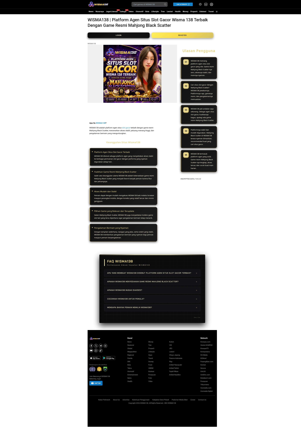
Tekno (131, 11)
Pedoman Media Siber (180, 400)
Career (192, 400)
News (91, 11)
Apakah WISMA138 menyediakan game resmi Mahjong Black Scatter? (152, 281)
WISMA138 (92, 44)
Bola (147, 11)
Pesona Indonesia (175, 358)
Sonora (203, 368)
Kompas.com (205, 342)
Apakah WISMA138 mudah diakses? (152, 290)
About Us (116, 400)
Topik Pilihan (173, 371)
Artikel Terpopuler (175, 365)
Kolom (171, 342)
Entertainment (132, 375)
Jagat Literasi (112, 11)
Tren (163, 11)
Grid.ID (203, 371)
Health (178, 11)
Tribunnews (204, 385)
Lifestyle (155, 11)
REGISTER (182, 35)
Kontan (203, 365)
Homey (151, 361)
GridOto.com (205, 375)
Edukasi (203, 11)
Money (185, 11)
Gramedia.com (205, 388)
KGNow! (203, 358)
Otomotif (139, 11)
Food (150, 365)
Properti (193, 11)
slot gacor (126, 128)
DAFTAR (98, 383)
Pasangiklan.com (206, 361)
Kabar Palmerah (104, 400)
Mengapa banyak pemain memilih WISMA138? (152, 307)
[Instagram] (105, 346)
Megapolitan (132, 352)
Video (150, 381)
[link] (206, 4)
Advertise (126, 400)
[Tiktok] (101, 350)
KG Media (204, 355)
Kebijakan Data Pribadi (160, 400)
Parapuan (152, 375)
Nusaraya (100, 11)
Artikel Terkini (174, 368)
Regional (130, 355)
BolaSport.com (205, 378)
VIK (170, 345)
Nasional (130, 345)
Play (170, 361)
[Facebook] (91, 346)
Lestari (170, 12)
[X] (96, 346)
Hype (150, 355)
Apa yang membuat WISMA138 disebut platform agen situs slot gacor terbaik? (152, 273)
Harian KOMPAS (206, 345)
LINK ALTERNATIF (182, 4)
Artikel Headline (174, 375)
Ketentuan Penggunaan (141, 400)
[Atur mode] (200, 4)
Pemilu (129, 358)
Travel (211, 11)
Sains (129, 378)
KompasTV (204, 348)
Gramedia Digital (206, 391)
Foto (150, 378)
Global (129, 348)
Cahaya (123, 11)
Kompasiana (205, 352)
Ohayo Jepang (174, 355)
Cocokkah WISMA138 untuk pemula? (152, 298)
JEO (170, 348)
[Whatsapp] (96, 350)
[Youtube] (91, 350)
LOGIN (118, 35)
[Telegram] (101, 346)
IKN (128, 361)
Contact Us (202, 400)
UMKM (150, 368)
